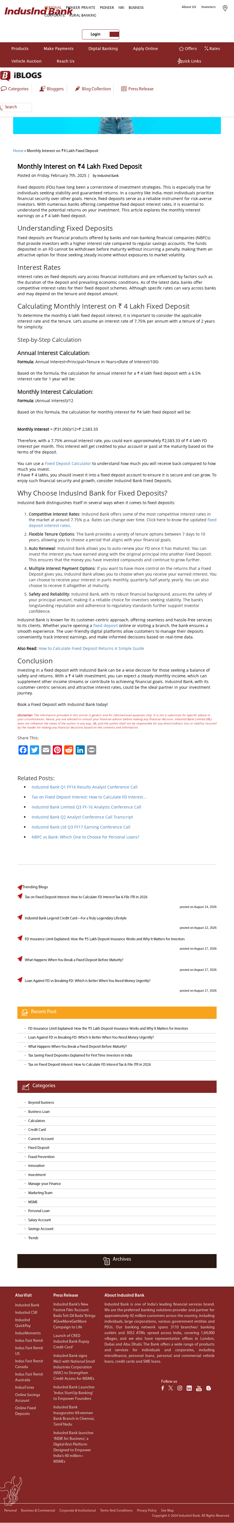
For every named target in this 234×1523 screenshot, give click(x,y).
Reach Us (65, 61)
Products (20, 48)
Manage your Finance (44, 1184)
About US (189, 7)
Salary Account (39, 1220)
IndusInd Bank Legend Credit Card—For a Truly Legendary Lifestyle (76, 918)
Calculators (36, 1121)
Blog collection (96, 89)
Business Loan (39, 1112)
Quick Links (190, 61)
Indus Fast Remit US (29, 1351)
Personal (10, 1510)
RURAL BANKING (82, 15)
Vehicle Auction (26, 61)
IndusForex (24, 1388)
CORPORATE (55, 15)
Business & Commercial (38, 1510)
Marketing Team (40, 1193)
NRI (121, 7)
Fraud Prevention (41, 1157)
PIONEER (107, 7)
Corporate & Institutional (77, 1510)
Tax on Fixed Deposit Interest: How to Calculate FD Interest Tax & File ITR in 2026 (86, 897)
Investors (208, 7)
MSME (32, 1202)
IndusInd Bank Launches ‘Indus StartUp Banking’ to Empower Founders (74, 1393)
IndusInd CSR (26, 1313)
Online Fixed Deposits (25, 1411)
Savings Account (40, 1229)
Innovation (36, 1166)
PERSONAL (53, 7)
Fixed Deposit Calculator (68, 463)
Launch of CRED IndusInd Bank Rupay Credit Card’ (71, 1342)
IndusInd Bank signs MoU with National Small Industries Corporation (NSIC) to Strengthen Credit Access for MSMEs (74, 1367)
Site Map (167, 1510)
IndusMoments (28, 1333)
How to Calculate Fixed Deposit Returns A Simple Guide (91, 648)
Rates (214, 48)
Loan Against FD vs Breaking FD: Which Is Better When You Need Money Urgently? (87, 981)
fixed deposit (105, 625)
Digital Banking (103, 48)
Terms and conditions (116, 1510)
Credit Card (37, 1130)
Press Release (141, 89)
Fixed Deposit (38, 1148)
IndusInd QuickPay (23, 1323)
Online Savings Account (27, 1398)
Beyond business (41, 1103)
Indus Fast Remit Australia (29, 1377)
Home (18, 151)
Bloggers (55, 89)
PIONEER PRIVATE (80, 7)
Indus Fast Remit (29, 1341)
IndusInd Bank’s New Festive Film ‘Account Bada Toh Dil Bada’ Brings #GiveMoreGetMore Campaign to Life (74, 1316)
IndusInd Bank (27, 1305)
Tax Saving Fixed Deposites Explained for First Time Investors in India (80, 1055)
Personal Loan (39, 1211)
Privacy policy (147, 1510)
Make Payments (59, 48)
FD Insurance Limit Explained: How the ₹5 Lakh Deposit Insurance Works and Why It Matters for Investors (105, 939)
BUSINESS (136, 7)
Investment (37, 1175)
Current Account (41, 1139)
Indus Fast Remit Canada (29, 1364)
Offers (190, 48)
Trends (33, 1238)
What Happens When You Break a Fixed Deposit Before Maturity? (74, 960)
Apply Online (145, 48)
